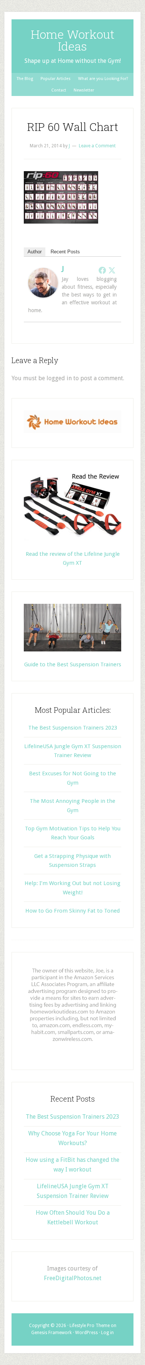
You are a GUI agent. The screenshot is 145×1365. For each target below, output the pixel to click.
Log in (107, 1332)
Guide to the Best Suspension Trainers (72, 664)
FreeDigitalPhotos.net (73, 1278)
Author (35, 251)
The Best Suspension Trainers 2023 (72, 727)
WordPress (86, 1332)
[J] (43, 295)
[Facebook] (102, 270)
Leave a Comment (97, 145)
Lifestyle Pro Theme (90, 1325)
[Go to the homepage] (72, 431)
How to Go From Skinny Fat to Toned (72, 910)
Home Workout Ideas (73, 40)
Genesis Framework (51, 1332)
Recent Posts (65, 251)
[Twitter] (111, 270)
